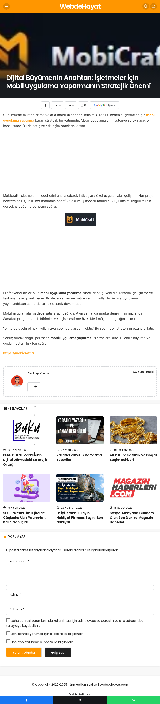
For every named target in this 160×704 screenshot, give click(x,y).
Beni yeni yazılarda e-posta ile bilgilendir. (42, 642)
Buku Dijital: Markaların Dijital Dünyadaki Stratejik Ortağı (25, 460)
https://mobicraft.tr (18, 353)
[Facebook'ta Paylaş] (26, 700)
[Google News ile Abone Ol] (104, 105)
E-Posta (17, 609)
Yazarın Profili (143, 372)
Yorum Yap (16, 536)
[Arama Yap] (145, 6)
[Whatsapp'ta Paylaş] (133, 700)
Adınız (15, 594)
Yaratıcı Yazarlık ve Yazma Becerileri (79, 457)
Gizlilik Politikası (80, 694)
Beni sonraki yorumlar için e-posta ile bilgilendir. (47, 634)
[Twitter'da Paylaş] (80, 700)
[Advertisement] (80, 162)
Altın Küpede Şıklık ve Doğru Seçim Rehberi (133, 457)
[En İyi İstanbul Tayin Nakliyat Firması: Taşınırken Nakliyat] (80, 488)
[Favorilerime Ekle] (45, 105)
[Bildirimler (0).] (153, 6)
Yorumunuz (19, 561)
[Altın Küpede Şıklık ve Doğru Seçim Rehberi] (133, 430)
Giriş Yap (58, 652)
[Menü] (6, 6)
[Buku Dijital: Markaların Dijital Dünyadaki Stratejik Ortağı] (26, 430)
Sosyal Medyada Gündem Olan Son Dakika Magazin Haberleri (132, 518)
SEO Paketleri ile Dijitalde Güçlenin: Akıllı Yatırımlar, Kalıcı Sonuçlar (24, 518)
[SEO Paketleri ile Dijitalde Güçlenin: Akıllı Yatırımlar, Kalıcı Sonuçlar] (26, 488)
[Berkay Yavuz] (17, 382)
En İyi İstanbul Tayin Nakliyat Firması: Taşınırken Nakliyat (79, 518)
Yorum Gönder (24, 652)
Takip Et (34, 387)
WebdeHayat (80, 6)
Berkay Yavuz (38, 373)
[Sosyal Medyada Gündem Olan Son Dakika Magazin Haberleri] (133, 488)
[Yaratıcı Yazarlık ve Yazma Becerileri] (80, 430)
